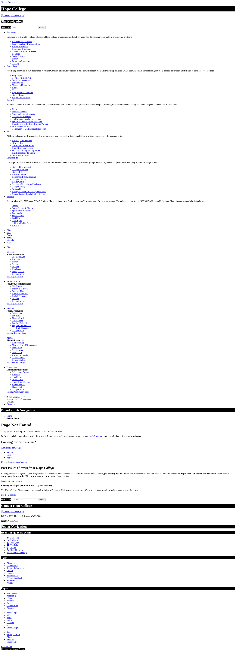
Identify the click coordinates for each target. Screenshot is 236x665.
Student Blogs (18, 95)
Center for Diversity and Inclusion (26, 184)
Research (10, 100)
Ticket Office (17, 143)
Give (9, 247)
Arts (8, 131)
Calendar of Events (20, 372)
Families (10, 308)
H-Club (15, 225)
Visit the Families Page (16, 333)
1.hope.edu (17, 259)
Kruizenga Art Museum (22, 140)
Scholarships (17, 83)
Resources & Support (21, 49)
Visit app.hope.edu (15, 276)
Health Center (18, 182)
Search (41, 27)
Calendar (10, 240)
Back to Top (6, 646)
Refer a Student (18, 360)
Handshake (17, 269)
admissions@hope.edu (19, 462)
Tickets (15, 206)
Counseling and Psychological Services (29, 194)
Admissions (12, 66)
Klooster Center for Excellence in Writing (30, 124)
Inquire (10, 452)
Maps (9, 242)
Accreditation (12, 575)
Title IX (10, 570)
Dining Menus (18, 271)
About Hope (12, 613)
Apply (14, 87)
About (9, 230)
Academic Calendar (20, 328)
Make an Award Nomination (24, 345)
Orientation (17, 313)
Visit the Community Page (18, 392)
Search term (6, 27)
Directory (11, 404)
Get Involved (17, 320)
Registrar (16, 54)
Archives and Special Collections (26, 119)
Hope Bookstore (19, 174)
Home (9, 416)
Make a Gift (17, 352)
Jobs (8, 245)
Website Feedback (14, 578)
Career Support (18, 357)
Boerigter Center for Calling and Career (29, 191)
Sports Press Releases (21, 211)
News (9, 237)
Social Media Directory (17, 552)
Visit (14, 90)
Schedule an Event (20, 289)
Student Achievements (21, 80)
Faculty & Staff (13, 281)
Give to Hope (12, 627)
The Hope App (18, 257)
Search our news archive (12, 481)
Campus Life (12, 158)
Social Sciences (18, 56)
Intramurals (17, 213)
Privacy (10, 583)
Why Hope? (17, 75)
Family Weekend (19, 323)
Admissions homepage (11, 448)
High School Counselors (22, 92)
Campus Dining (19, 179)
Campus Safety (18, 187)
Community (12, 367)
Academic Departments (22, 41)
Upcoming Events (20, 355)
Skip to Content (8, 2)
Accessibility (12, 580)
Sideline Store (18, 215)
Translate (27, 399)
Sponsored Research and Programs (27, 121)
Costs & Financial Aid (21, 78)
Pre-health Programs (21, 61)
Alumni (10, 338)
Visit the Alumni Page (16, 362)
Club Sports (17, 220)
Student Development (21, 167)
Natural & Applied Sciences (24, 51)
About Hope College (21, 382)
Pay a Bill (16, 316)
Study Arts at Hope (20, 155)
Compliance (12, 573)
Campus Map (18, 274)
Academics (11, 32)
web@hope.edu (97, 436)
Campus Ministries (20, 169)
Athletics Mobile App (21, 223)
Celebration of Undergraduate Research (29, 129)
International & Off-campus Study (26, 44)
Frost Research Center (21, 126)
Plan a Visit (17, 347)
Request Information (21, 97)
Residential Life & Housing (24, 177)
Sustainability (18, 189)
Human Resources (20, 293)
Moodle (15, 266)
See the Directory (8, 495)
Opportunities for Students (23, 114)
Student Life (17, 172)
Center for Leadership (21, 116)
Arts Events (17, 377)
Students (10, 252)
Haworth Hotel (18, 384)
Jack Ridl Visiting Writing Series (26, 150)
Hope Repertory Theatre (22, 148)
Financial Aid (18, 318)
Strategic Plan (18, 291)
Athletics (10, 196)
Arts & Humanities (20, 46)
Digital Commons (19, 111)
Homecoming (18, 343)
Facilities (16, 218)
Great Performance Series (23, 145)
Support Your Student (21, 325)
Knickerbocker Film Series (23, 153)
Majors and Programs (21, 85)
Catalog (15, 63)
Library (15, 59)
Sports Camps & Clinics (22, 208)
